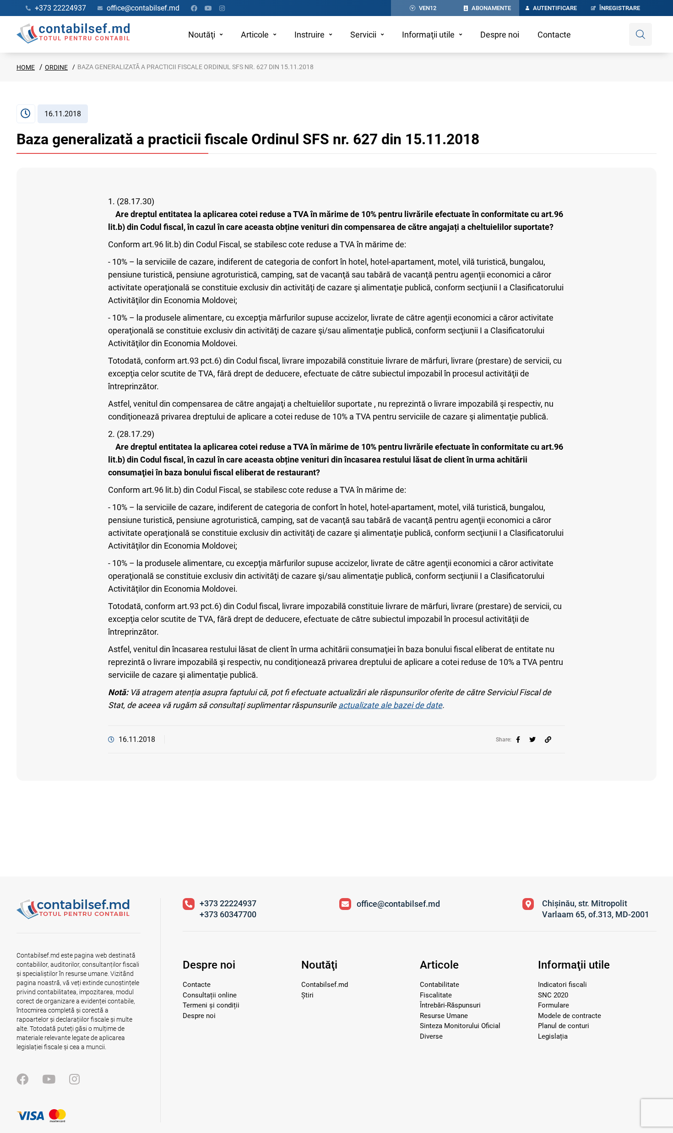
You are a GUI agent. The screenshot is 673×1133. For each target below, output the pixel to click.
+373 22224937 (228, 903)
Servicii (363, 34)
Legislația (553, 1036)
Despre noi (499, 34)
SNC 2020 (553, 995)
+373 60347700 (228, 914)
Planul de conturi (563, 1026)
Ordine (56, 67)
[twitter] (532, 739)
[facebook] (518, 739)
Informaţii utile (428, 34)
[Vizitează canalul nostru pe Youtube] (208, 8)
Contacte (554, 34)
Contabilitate (439, 984)
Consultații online (210, 995)
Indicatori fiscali (562, 984)
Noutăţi (201, 34)
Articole (255, 34)
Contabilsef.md (324, 984)
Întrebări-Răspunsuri (450, 1005)
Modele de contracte (569, 1016)
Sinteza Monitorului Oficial (460, 1026)
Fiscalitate (436, 995)
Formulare (553, 1005)
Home (25, 67)
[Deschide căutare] (640, 34)
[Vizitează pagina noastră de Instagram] (222, 8)
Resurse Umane (444, 1016)
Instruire (309, 34)
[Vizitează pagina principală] (73, 34)
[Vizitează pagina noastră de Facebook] (194, 8)
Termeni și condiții (211, 1005)
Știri (307, 995)
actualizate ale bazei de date (390, 705)
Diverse (431, 1036)
